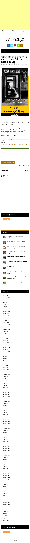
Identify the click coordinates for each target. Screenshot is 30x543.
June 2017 (5, 488)
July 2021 (5, 378)
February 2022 (6, 367)
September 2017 (6, 482)
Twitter (11, 45)
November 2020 (6, 396)
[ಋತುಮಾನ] (15, 41)
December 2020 (6, 394)
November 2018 (6, 450)
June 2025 (5, 302)
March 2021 (5, 387)
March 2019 (5, 441)
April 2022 (5, 363)
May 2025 (5, 304)
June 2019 (5, 435)
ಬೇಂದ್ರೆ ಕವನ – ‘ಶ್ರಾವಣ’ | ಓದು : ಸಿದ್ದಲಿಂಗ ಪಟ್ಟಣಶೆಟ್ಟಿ (16, 241)
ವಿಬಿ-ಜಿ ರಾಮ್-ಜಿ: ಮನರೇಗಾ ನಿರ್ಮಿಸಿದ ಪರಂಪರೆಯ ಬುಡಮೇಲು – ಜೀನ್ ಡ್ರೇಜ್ (16, 247)
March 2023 (5, 338)
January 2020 (6, 419)
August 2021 (5, 376)
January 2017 (6, 500)
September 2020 (6, 401)
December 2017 (6, 475)
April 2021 (5, 385)
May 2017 (5, 491)
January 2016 (6, 520)
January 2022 (6, 369)
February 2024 (6, 320)
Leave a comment (25, 64)
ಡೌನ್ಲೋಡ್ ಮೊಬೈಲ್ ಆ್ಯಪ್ (27, 32)
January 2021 (6, 392)
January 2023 (6, 342)
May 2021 (5, 383)
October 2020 (6, 399)
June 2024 (5, 318)
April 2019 (5, 439)
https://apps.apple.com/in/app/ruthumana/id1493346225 (15, 144)
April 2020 (5, 412)
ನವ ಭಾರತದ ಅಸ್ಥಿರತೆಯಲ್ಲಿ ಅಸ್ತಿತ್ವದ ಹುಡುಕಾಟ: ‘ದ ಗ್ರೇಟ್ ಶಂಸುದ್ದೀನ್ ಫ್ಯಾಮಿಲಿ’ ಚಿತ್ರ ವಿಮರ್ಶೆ (16, 252)
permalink (26, 165)
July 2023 (5, 333)
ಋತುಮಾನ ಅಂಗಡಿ (10, 162)
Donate (6, 219)
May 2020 (5, 410)
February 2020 (6, 417)
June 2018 (5, 461)
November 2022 (6, 347)
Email (18, 45)
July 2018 (5, 459)
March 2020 (5, 414)
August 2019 (5, 430)
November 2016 (6, 504)
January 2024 (6, 322)
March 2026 (5, 295)
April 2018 (5, 466)
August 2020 (5, 403)
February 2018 (6, 470)
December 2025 (6, 297)
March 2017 (5, 495)
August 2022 (5, 354)
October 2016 (6, 506)
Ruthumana (5, 64)
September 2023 (6, 329)
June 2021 (5, 380)
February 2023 (6, 340)
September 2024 (6, 315)
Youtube (15, 45)
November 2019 (6, 423)
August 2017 (5, 484)
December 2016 (6, 502)
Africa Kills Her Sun (11, 266)
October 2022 (6, 349)
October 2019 (6, 425)
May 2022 (5, 360)
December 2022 (6, 345)
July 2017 (5, 486)
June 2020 (5, 407)
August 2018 (5, 457)
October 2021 (6, 372)
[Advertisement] (15, 15)
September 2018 (6, 455)
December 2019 (6, 421)
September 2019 (6, 428)
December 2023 (6, 324)
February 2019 (6, 443)
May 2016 (5, 518)
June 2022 (5, 358)
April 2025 (5, 306)
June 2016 (5, 515)
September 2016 (6, 509)
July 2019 (5, 432)
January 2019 (6, 446)
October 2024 (6, 313)
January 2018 (6, 473)
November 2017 (6, 477)
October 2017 (6, 479)
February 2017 (6, 497)
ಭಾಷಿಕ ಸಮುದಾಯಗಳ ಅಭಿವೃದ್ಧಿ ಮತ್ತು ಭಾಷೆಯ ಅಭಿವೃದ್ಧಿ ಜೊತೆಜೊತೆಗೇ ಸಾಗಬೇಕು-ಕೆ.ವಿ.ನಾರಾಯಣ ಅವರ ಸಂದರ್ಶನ (17, 257)
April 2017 (5, 493)
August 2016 (5, 511)
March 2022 (5, 365)
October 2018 (6, 452)
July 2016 (5, 513)
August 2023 (5, 331)
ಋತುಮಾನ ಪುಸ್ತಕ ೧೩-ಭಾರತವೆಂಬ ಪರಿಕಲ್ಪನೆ (14, 282)
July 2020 (5, 405)
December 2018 (6, 448)
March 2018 (5, 468)
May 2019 (5, 437)
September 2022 (6, 351)
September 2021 (6, 374)
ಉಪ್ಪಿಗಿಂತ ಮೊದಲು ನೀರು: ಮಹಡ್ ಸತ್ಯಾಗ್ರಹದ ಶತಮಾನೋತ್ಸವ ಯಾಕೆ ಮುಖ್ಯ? (15, 237)
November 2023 (6, 327)
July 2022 (5, 356)
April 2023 (5, 336)
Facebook (8, 45)
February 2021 (6, 390)
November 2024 (6, 311)
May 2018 (5, 464)
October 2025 (6, 300)
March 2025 (5, 309)
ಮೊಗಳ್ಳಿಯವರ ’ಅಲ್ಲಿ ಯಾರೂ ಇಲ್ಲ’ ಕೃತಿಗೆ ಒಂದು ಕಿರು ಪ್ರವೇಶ (17, 261)
